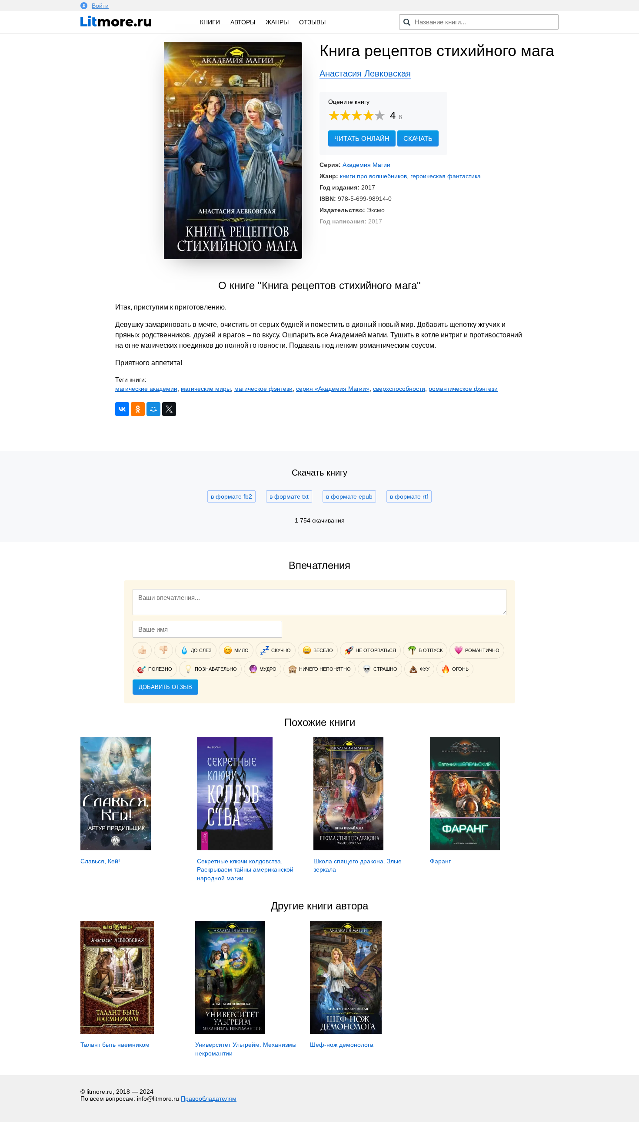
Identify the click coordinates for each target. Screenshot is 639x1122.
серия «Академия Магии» (332, 388)
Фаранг (440, 861)
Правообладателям (208, 1098)
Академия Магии (366, 164)
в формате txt (289, 496)
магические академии (146, 388)
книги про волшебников (373, 176)
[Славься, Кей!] (115, 848)
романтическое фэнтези (463, 388)
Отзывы (312, 22)
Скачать (418, 138)
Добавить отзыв (165, 687)
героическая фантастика (445, 176)
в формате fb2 (231, 496)
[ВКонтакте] (122, 409)
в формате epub (349, 496)
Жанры (277, 22)
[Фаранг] (465, 848)
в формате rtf (409, 496)
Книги (210, 22)
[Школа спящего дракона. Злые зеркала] (348, 848)
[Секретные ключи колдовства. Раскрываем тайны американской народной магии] (235, 848)
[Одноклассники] (138, 409)
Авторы (242, 22)
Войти (100, 5)
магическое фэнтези (263, 388)
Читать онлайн (361, 138)
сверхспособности (399, 388)
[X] (169, 409)
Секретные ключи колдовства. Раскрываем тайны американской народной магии (245, 870)
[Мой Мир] (153, 409)
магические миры (206, 388)
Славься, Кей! (100, 861)
